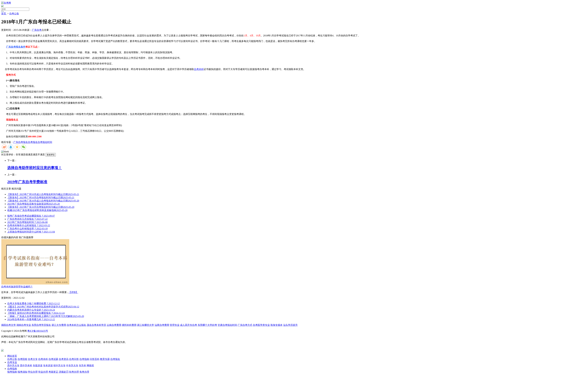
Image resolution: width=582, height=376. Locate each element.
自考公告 (14, 13)
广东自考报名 (20, 142)
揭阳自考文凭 (8, 325)
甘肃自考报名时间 (227, 325)
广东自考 (37, 30)
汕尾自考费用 (162, 325)
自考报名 (33, 142)
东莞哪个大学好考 (207, 325)
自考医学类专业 (261, 325)
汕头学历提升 (290, 325)
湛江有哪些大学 (145, 325)
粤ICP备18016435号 (37, 331)
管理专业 (174, 325)
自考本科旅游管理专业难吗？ (17, 286)
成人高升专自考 (188, 325)
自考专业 (12, 362)
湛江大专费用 (59, 325)
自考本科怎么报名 (76, 325)
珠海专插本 (276, 325)
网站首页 (12, 356)
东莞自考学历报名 (41, 325)
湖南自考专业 (23, 325)
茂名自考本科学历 (96, 325)
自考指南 (12, 368)
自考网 (7, 3)
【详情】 (73, 292)
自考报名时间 (45, 142)
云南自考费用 (114, 325)
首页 (4, 13)
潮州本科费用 (129, 325)
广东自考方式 (245, 325)
